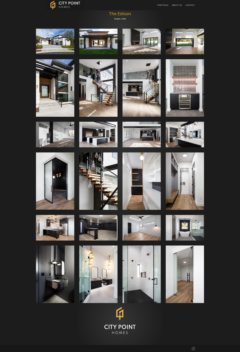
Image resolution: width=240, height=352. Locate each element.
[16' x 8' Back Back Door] (185, 53)
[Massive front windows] (98, 115)
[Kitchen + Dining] (141, 146)
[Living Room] (141, 53)
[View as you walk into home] (141, 115)
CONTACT (190, 5)
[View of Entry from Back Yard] (98, 53)
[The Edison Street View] (55, 53)
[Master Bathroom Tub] (185, 239)
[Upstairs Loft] (55, 146)
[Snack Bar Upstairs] (185, 115)
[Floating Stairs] (98, 209)
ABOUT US (177, 5)
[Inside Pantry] (141, 209)
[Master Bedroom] (141, 239)
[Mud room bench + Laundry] (185, 209)
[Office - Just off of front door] (55, 208)
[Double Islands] (98, 146)
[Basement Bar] (55, 239)
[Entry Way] (55, 115)
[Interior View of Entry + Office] (185, 146)
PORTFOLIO (163, 5)
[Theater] (98, 239)
